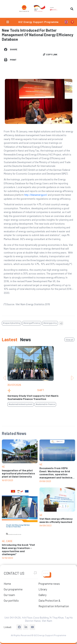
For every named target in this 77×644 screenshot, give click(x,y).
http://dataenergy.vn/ (35, 194)
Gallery (42, 595)
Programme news (49, 583)
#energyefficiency (31, 323)
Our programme (13, 589)
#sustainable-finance (45, 404)
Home (7, 583)
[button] (8, 22)
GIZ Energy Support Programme (38, 21)
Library (42, 589)
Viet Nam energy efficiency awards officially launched (56, 520)
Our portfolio (11, 600)
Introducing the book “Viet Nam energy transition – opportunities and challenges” (18, 549)
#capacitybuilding (11, 323)
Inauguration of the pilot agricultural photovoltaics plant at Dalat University (18, 473)
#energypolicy (50, 323)
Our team (9, 595)
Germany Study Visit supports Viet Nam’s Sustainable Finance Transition (32, 397)
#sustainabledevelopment (21, 404)
